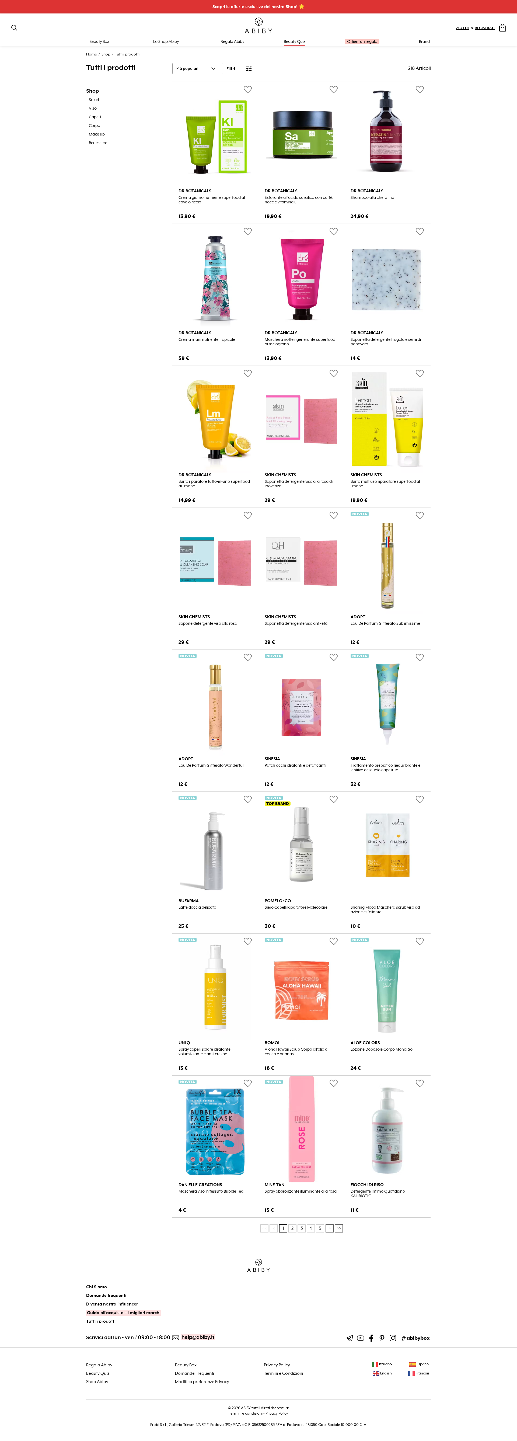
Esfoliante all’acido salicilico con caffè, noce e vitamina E (299, 199)
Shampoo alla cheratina (372, 197)
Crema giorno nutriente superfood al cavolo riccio (212, 199)
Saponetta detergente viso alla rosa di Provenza (299, 483)
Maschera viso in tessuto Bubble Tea (211, 1191)
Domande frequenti (106, 1295)
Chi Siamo (96, 1287)
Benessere (98, 142)
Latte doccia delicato (197, 907)
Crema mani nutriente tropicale (207, 339)
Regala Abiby (232, 41)
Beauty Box (186, 1365)
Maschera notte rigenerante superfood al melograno (300, 341)
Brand (424, 41)
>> (339, 1228)
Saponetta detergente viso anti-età (296, 623)
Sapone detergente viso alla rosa (208, 623)
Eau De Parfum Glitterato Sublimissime (385, 623)
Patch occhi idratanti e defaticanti (295, 765)
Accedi (462, 28)
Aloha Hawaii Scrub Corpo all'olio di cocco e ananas (296, 1051)
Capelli (95, 116)
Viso (93, 108)
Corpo (94, 125)
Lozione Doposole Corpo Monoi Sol (382, 1049)
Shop (106, 54)
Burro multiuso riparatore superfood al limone (385, 483)
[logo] (258, 26)
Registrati (485, 28)
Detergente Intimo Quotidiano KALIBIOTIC (378, 1193)
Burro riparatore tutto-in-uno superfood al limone (214, 483)
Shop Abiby (97, 1381)
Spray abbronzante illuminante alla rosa (301, 1191)
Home (91, 54)
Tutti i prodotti (101, 1321)
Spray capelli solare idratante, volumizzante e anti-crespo (205, 1051)
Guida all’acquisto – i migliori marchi (123, 1312)
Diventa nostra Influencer (112, 1304)
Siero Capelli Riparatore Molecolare (296, 907)
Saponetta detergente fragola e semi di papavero (386, 341)
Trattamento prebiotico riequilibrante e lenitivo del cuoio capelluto (385, 767)
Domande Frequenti (194, 1373)
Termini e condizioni (246, 1413)
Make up (97, 134)
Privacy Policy (277, 1365)
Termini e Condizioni (283, 1373)
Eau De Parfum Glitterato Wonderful (211, 765)
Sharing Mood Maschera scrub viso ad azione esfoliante (385, 909)
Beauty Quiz (294, 41)
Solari (94, 99)
